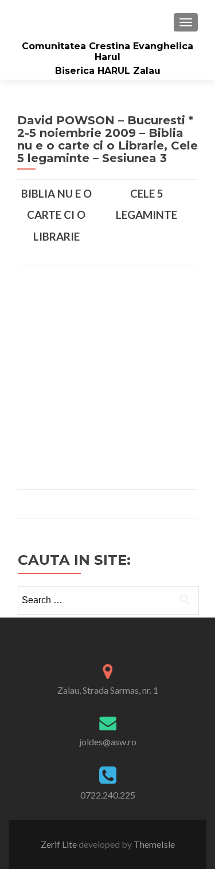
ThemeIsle (154, 844)
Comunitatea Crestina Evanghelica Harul (107, 51)
